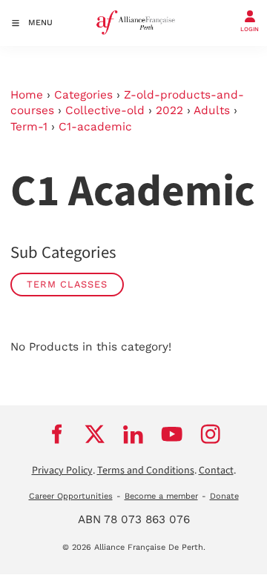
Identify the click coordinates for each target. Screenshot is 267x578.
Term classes (67, 284)
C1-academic (95, 126)
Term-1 (28, 126)
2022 (169, 110)
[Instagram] (210, 434)
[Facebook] (56, 434)
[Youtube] (172, 434)
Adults (212, 110)
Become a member (161, 496)
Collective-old (105, 110)
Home (26, 95)
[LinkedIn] (133, 434)
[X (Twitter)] (94, 434)
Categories (83, 95)
